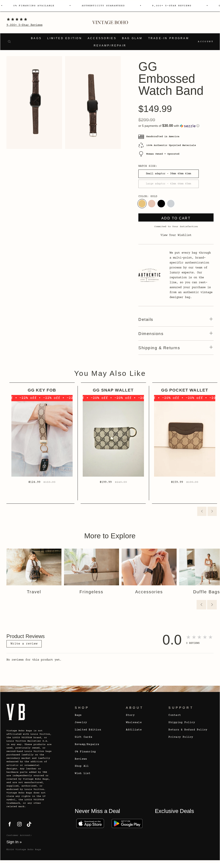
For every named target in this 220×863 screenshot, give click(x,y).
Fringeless (91, 591)
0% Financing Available (33, 5)
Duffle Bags (206, 591)
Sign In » (14, 842)
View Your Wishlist (175, 235)
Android (127, 823)
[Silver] (170, 203)
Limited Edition (64, 38)
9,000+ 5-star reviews (171, 5)
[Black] (161, 203)
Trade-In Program (168, 38)
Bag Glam (132, 38)
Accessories (102, 38)
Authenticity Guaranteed (102, 5)
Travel (34, 591)
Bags (36, 38)
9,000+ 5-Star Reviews (24, 25)
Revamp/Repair (110, 45)
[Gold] (142, 203)
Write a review (24, 644)
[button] (176, 126)
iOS (90, 823)
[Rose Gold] (151, 203)
